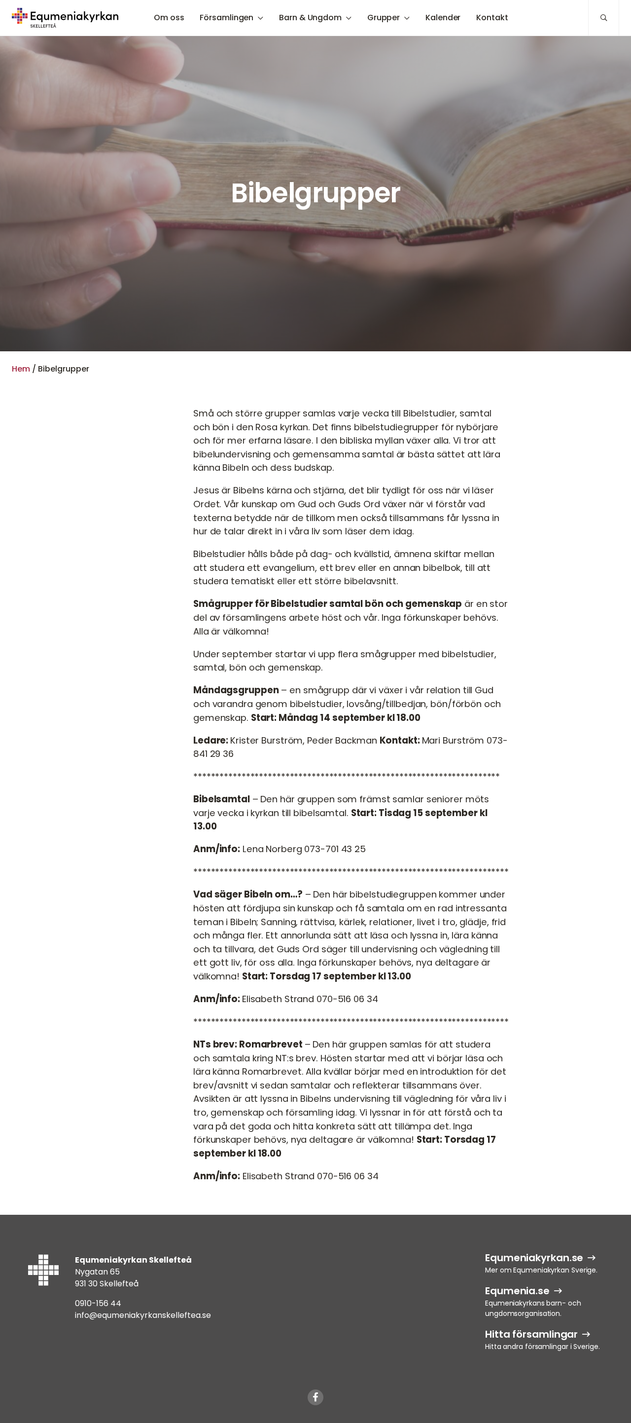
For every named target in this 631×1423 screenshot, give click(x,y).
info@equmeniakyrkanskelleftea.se (143, 1315)
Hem (21, 368)
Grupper (383, 17)
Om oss (169, 17)
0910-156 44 (98, 1303)
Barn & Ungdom (310, 17)
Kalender (442, 17)
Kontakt (492, 17)
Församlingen (226, 17)
